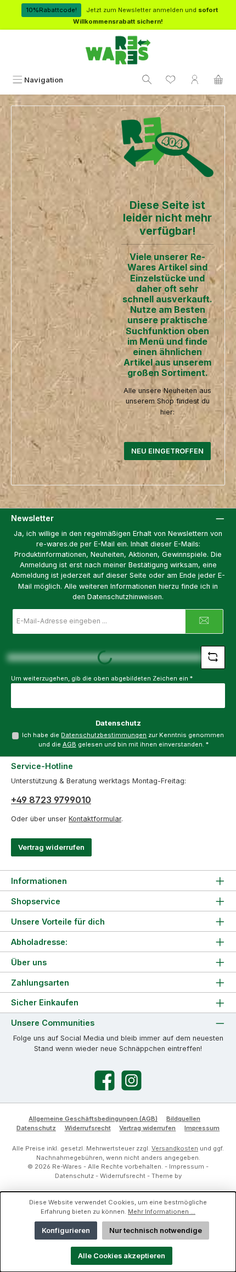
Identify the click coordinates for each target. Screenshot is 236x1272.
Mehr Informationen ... (161, 1211)
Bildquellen (183, 1118)
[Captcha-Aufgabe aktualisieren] (213, 657)
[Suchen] (147, 80)
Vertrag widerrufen (51, 847)
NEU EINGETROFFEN (167, 451)
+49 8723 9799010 (51, 799)
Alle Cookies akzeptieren (121, 1256)
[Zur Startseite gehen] (118, 50)
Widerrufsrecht (88, 1128)
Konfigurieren (66, 1230)
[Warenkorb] (218, 80)
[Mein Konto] (195, 80)
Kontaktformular (95, 819)
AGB (69, 744)
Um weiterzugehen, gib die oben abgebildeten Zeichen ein (102, 678)
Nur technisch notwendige (155, 1230)
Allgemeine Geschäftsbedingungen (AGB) (93, 1118)
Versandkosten (174, 1148)
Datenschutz (36, 1128)
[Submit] (204, 621)
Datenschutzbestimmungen (104, 735)
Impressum (202, 1128)
